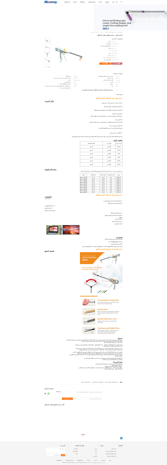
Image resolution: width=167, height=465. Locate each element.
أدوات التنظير (113, 448)
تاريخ (96, 451)
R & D (76, 453)
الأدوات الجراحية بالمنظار (111, 456)
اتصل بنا (75, 1)
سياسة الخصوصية (69, 460)
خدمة (96, 453)
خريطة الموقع (80, 460)
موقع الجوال (59, 460)
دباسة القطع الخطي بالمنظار (111, 453)
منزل (113, 1)
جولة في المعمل (91, 1)
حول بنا (100, 1)
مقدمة (96, 448)
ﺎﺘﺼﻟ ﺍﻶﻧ (104, 63)
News (88, 460)
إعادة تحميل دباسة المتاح (113, 171)
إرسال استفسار (67, 398)
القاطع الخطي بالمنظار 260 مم (97, 382)
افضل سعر (116, 63)
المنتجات (107, 1)
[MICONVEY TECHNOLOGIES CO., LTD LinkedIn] (121, 438)
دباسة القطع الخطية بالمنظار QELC (112, 382)
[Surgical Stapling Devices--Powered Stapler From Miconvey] (67, 70)
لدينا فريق (95, 456)
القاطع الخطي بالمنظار (85, 382)
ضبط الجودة (82, 1)
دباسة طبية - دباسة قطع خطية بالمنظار (98, 32)
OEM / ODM (75, 451)
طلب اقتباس (67, 1)
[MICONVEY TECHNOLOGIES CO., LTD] (50, 2)
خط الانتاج (76, 448)
